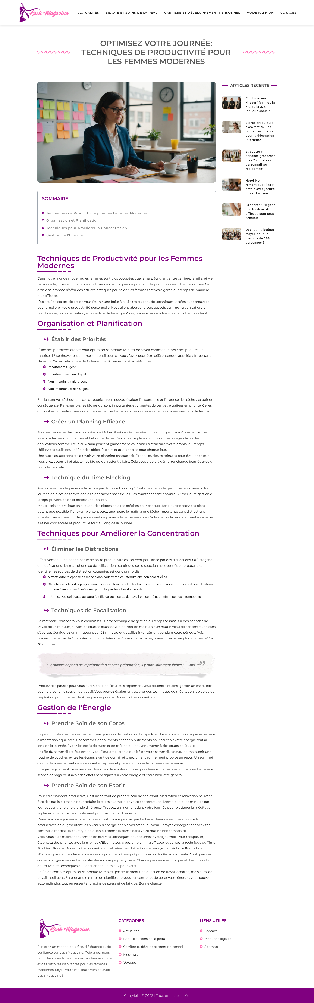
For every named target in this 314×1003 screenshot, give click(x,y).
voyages (288, 13)
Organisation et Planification (72, 220)
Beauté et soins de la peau (132, 13)
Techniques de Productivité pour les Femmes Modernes (97, 213)
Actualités (88, 13)
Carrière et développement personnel (202, 13)
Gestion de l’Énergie (64, 235)
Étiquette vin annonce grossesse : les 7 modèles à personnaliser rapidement (261, 160)
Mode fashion (260, 13)
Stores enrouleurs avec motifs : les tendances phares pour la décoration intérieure (260, 131)
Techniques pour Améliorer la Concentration (86, 228)
